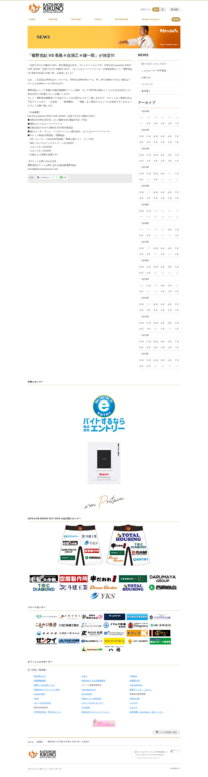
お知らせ (146, 77)
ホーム (31, 741)
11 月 (148, 136)
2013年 (145, 316)
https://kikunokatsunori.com (148, 758)
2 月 (170, 123)
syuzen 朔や (39, 694)
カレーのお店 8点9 (42, 703)
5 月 (148, 123)
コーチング (147, 84)
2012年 (145, 335)
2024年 (145, 111)
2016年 (145, 260)
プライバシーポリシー (37, 769)
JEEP (36, 698)
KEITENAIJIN (121, 19)
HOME (32, 19)
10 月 (155, 136)
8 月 (170, 136)
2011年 (145, 353)
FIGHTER (53, 19)
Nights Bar (135, 698)
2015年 (145, 279)
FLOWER (86, 707)
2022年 (145, 148)
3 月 (163, 123)
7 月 (177, 136)
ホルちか (134, 707)
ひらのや (134, 703)
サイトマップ (55, 769)
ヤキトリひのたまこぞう (93, 703)
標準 (156, 9)
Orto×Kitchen (136, 685)
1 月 (177, 123)
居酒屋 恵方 (135, 680)
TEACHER (76, 19)
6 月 (141, 142)
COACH (98, 19)
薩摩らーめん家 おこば (44, 685)
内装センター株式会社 (92, 698)
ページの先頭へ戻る (168, 732)
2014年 (145, 297)
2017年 (145, 241)
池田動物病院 (40, 680)
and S (84, 676)
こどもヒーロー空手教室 (153, 70)
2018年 (145, 223)
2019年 (145, 204)
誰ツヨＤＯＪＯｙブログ (153, 63)
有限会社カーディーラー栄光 (47, 689)
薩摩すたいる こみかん (141, 689)
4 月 (155, 123)
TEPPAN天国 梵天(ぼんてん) (47, 712)
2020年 (145, 185)
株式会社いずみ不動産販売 (94, 680)
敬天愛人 (146, 90)
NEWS (176, 19)
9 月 (163, 136)
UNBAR (133, 676)
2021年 (145, 167)
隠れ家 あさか (40, 676)
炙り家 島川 (87, 694)
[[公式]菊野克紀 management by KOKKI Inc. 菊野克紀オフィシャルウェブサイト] (45, 8)
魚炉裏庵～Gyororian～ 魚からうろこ (146, 712)
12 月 (141, 136)
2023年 (145, 129)
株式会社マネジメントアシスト (96, 712)
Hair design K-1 (89, 689)
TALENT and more (150, 19)
